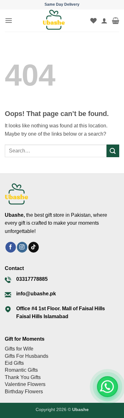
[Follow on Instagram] (22, 247)
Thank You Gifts (23, 377)
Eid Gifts (14, 363)
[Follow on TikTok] (33, 247)
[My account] (104, 21)
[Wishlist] (93, 21)
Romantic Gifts (21, 370)
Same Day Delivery (62, 4)
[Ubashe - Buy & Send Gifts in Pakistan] (54, 21)
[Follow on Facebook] (10, 247)
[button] (8, 20)
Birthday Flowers (24, 391)
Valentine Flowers (25, 384)
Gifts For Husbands (26, 356)
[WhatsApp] (107, 386)
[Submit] (113, 151)
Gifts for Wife (19, 348)
